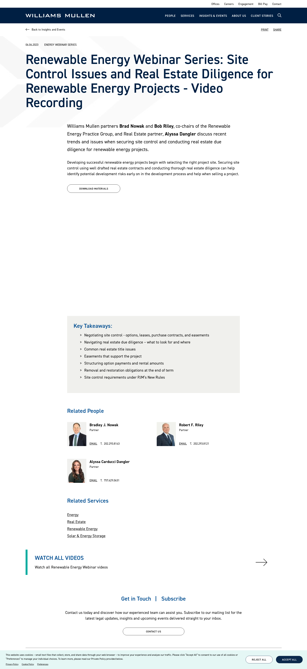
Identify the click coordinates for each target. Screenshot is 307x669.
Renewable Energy (82, 528)
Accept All (289, 659)
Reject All (259, 659)
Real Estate (76, 521)
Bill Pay (263, 4)
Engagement (245, 4)
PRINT (264, 29)
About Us (239, 16)
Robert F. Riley (191, 424)
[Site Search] (279, 15)
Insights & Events (213, 16)
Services (187, 16)
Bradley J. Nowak (104, 424)
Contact (276, 4)
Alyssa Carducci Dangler (110, 461)
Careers (229, 4)
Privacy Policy (12, 664)
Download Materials (93, 188)
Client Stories (262, 16)
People (170, 16)
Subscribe (173, 598)
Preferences (42, 664)
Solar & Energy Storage (86, 535)
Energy (73, 514)
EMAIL (93, 443)
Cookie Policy (28, 664)
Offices (215, 4)
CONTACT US (153, 631)
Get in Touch (136, 598)
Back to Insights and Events (48, 29)
